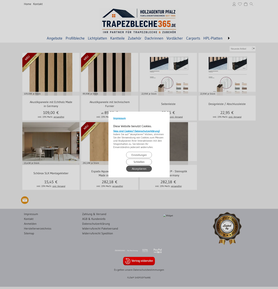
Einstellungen (139, 155)
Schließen (139, 161)
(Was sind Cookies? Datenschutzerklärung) (136, 131)
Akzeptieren (139, 169)
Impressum (119, 118)
